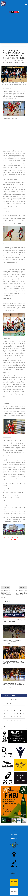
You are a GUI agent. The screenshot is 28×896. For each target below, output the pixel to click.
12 (11, 713)
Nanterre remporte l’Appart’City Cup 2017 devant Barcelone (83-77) (14, 620)
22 (20, 717)
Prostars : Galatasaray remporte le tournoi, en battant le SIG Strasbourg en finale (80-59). (13, 684)
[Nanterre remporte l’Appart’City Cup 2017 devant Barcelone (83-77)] (14, 611)
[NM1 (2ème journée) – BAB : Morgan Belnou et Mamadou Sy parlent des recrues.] (14, 74)
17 (4, 717)
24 (4, 720)
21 (17, 717)
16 (23, 713)
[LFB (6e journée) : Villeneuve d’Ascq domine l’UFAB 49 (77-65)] (14, 631)
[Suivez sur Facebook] (10, 12)
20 (14, 717)
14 (17, 713)
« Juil (4, 726)
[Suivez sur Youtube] (18, 12)
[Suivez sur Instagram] (15, 12)
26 (11, 720)
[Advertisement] (14, 29)
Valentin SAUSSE (12, 61)
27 (14, 720)
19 (11, 717)
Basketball (5, 62)
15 (20, 713)
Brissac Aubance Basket (14, 62)
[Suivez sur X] (12, 12)
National (23, 62)
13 (14, 713)
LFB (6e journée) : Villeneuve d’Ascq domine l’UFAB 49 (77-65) (12, 641)
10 (4, 713)
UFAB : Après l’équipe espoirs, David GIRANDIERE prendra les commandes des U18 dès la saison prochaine (13, 662)
